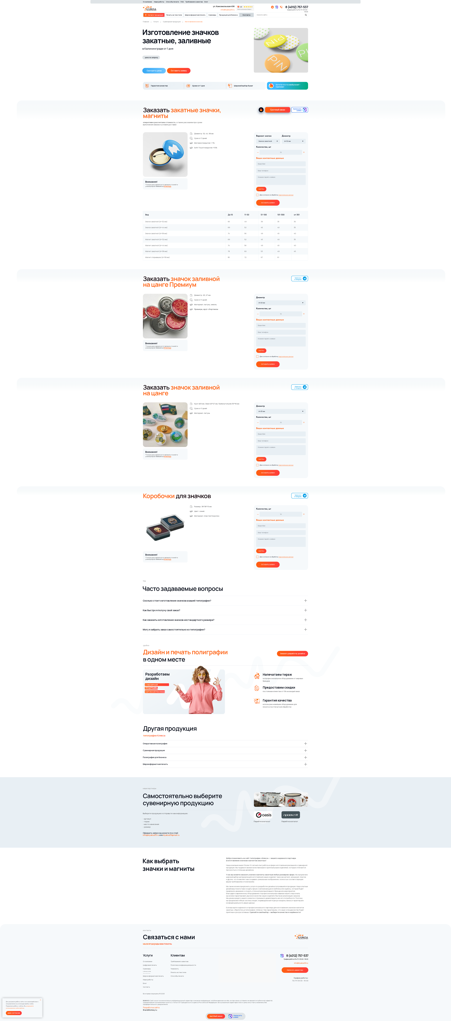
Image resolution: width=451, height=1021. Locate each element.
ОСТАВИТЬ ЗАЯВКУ (268, 203)
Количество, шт (263, 147)
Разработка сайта (151, 1007)
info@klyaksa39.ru (228, 10)
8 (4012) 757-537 (296, 7)
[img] (230, 1016)
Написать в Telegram (297, 278)
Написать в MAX (297, 110)
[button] (179, 70)
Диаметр (286, 136)
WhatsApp (167, 186)
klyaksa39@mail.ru (171, 835)
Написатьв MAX (237, 1016)
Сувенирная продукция (172, 22)
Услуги (156, 22)
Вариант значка (263, 136)
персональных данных (286, 195)
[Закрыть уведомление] (40, 1000)
